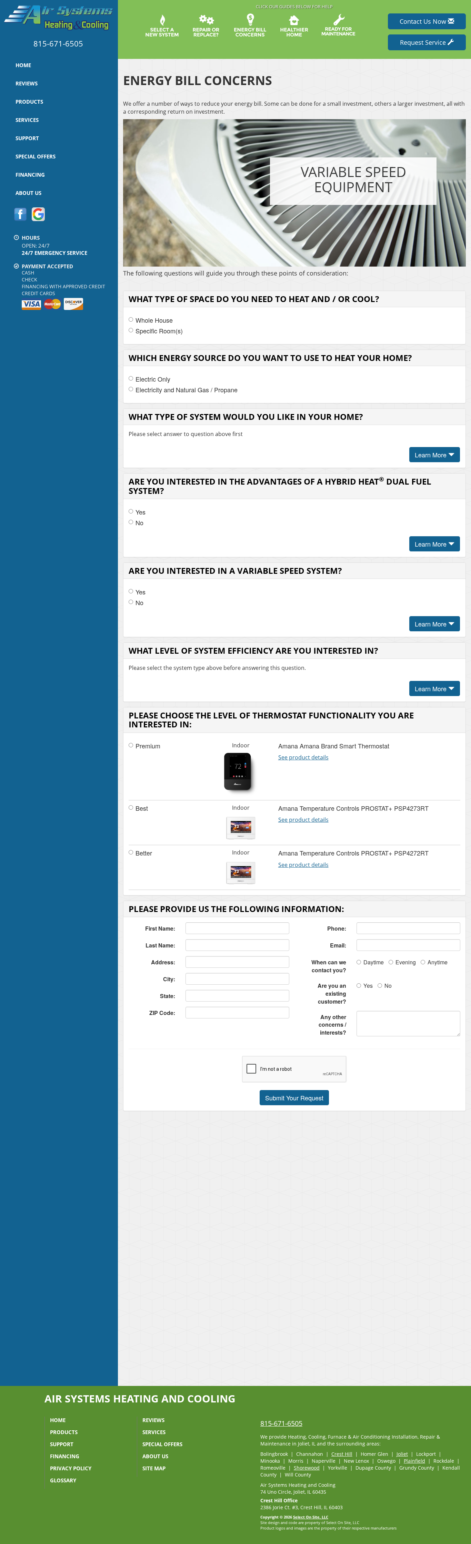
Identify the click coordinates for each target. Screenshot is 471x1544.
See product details (303, 757)
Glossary (63, 1480)
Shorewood (307, 1467)
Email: (338, 945)
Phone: (336, 928)
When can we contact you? (328, 966)
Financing (30, 174)
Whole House (154, 320)
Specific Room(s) (159, 331)
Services (27, 119)
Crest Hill (341, 1454)
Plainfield (414, 1461)
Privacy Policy (70, 1468)
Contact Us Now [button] (424, 21)
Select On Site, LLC (310, 1517)
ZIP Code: (162, 1013)
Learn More (431, 454)
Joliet (402, 1454)
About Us (28, 192)
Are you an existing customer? (332, 993)
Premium (148, 746)
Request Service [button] (424, 42)
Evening (405, 962)
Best (142, 808)
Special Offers (36, 156)
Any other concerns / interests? (332, 1025)
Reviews (27, 83)
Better (144, 853)
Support (27, 138)
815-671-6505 (281, 1423)
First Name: (160, 928)
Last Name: (160, 945)
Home (23, 65)
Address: (163, 962)
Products (29, 101)
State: (167, 996)
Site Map (154, 1468)
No (139, 522)
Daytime (373, 962)
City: (169, 979)
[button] (294, 1098)
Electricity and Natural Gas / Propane (187, 389)
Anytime (438, 962)
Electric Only (153, 379)
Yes (141, 512)
